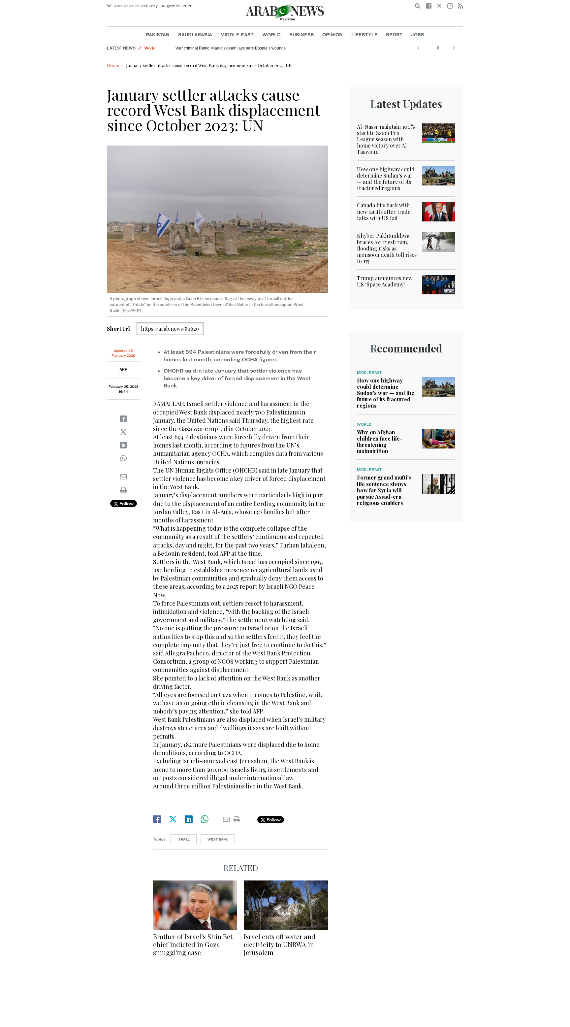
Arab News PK (127, 6)
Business (301, 34)
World (271, 34)
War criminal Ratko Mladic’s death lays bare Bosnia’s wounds (230, 48)
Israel (183, 839)
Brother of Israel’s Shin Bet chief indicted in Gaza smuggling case (193, 944)
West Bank (217, 839)
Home (113, 65)
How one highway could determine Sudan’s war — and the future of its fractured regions (386, 179)
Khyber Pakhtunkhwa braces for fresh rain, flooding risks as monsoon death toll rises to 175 (387, 248)
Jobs (417, 34)
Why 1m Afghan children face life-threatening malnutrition (379, 442)
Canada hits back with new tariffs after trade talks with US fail (383, 211)
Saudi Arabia (195, 34)
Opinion (332, 34)
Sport (394, 34)
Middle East (237, 34)
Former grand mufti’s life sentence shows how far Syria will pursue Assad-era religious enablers (384, 490)
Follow (126, 503)
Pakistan (158, 34)
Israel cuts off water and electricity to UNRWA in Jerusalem (279, 944)
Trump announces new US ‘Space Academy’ (384, 281)
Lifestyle (364, 34)
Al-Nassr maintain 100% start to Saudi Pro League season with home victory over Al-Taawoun (386, 139)
